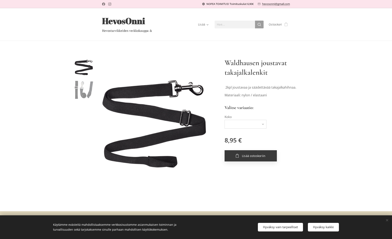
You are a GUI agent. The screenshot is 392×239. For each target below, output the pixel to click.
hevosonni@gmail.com (276, 4)
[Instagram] (109, 4)
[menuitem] (202, 24)
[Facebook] (103, 4)
